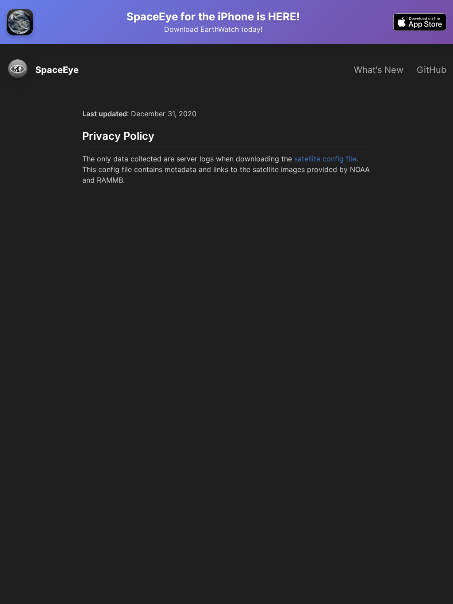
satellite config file (325, 158)
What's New (378, 70)
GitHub (431, 70)
